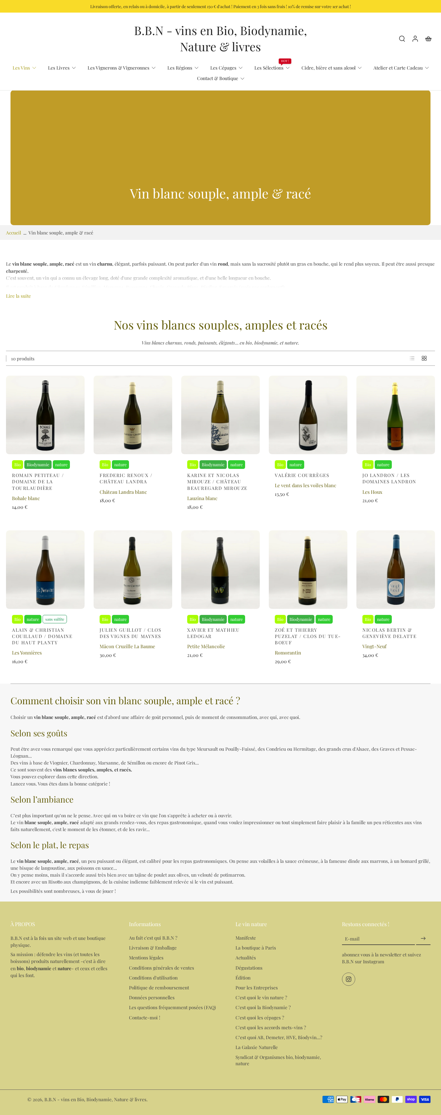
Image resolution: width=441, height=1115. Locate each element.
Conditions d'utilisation (153, 977)
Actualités (246, 958)
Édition (243, 977)
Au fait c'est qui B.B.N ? (153, 938)
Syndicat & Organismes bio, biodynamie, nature (278, 1060)
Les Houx (372, 492)
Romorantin (288, 652)
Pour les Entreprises (257, 987)
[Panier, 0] (428, 38)
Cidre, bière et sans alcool (329, 67)
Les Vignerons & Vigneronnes (118, 67)
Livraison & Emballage (153, 948)
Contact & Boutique (217, 78)
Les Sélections (269, 67)
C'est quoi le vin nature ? (261, 997)
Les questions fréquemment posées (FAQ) (172, 1007)
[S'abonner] (423, 938)
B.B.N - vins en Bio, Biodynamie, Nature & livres (95, 1099)
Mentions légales (146, 958)
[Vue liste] (412, 358)
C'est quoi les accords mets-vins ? (271, 1027)
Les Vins (21, 67)
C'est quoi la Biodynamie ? (263, 1007)
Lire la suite (18, 296)
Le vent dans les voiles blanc (305, 485)
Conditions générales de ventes (161, 967)
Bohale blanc (26, 498)
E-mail (352, 939)
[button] (60, 924)
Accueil (13, 232)
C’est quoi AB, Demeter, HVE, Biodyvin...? (279, 1037)
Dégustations (249, 967)
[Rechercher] (402, 38)
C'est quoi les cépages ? (260, 1017)
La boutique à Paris (256, 948)
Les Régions (179, 67)
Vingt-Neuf (374, 646)
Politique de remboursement (159, 987)
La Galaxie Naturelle (257, 1047)
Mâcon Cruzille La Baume (127, 646)
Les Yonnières (27, 652)
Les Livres (59, 67)
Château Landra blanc (123, 492)
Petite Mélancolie (206, 646)
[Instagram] (348, 979)
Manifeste (246, 938)
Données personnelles (152, 997)
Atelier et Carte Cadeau (398, 67)
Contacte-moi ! (144, 1017)
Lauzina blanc (202, 498)
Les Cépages (223, 67)
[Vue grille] (424, 358)
